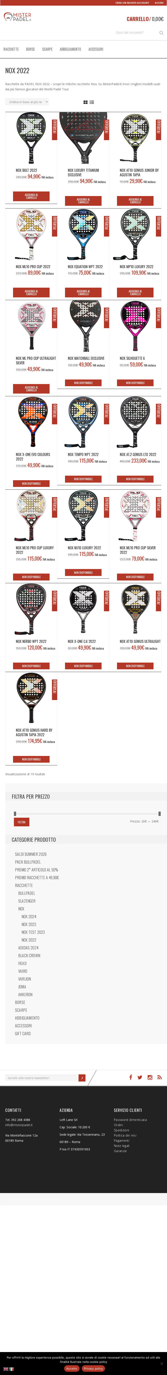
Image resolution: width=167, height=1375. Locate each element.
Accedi (159, 2)
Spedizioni (121, 1130)
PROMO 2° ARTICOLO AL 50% (36, 869)
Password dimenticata (130, 1120)
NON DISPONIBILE (83, 383)
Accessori (96, 49)
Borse (30, 49)
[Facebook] (130, 1077)
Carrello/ (145, 19)
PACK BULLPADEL (28, 862)
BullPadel (26, 893)
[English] (6, 1369)
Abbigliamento (70, 49)
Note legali (122, 1146)
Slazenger (27, 901)
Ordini (118, 1125)
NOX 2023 (29, 924)
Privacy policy (93, 1368)
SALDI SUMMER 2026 (31, 854)
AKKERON (25, 994)
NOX (21, 908)
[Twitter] (139, 1077)
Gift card (23, 1033)
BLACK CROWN (29, 955)
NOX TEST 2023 (33, 932)
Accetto (71, 1368)
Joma (22, 986)
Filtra (21, 822)
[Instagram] (150, 1077)
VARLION (24, 979)
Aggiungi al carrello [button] (31, 196)
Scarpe (47, 49)
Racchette (11, 49)
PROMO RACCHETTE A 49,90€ (37, 877)
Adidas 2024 (28, 947)
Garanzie (120, 1151)
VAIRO (22, 971)
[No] (161, 1363)
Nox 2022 (29, 940)
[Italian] (12, 1369)
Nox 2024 (29, 916)
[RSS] (159, 1077)
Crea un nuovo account (132, 2)
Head (22, 963)
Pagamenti (121, 1140)
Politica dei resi (125, 1135)
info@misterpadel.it (19, 1125)
